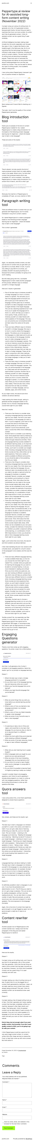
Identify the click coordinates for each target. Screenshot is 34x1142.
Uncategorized (22, 1050)
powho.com (5, 3)
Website (4, 1114)
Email (4, 1107)
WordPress (29, 1139)
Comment (5, 1082)
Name (4, 1100)
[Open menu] (31, 3)
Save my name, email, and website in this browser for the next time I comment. (16, 1123)
